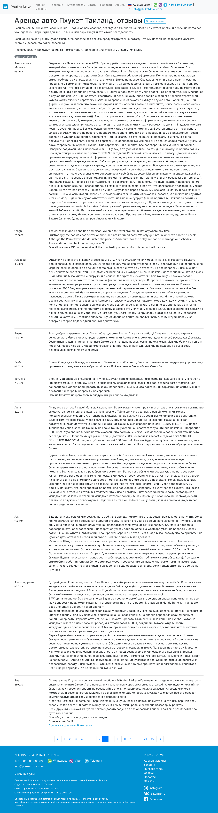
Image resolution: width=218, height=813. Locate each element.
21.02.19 (18, 684)
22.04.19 (19, 412)
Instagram (155, 788)
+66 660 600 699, (33, 761)
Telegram (95, 760)
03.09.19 (19, 71)
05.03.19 (19, 586)
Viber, (78, 760)
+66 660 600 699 (180, 4)
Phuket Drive (21, 7)
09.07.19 (18, 366)
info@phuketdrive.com (147, 9)
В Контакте (157, 793)
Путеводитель (75, 4)
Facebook (155, 799)
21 (145, 739)
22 (152, 739)
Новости (106, 4)
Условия (57, 4)
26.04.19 (19, 383)
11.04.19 (18, 521)
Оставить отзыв (155, 21)
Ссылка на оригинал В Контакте (70, 725)
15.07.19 (18, 337)
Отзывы (120, 4)
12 (131, 739)
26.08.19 (19, 235)
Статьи (92, 4)
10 (117, 739)
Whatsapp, (59, 760)
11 (125, 739)
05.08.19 (19, 264)
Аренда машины (40, 7)
